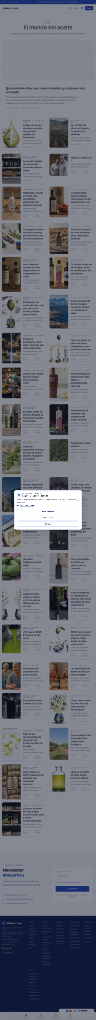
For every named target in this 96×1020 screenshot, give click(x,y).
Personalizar (48, 518)
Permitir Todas (48, 512)
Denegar (48, 524)
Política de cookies (27, 506)
